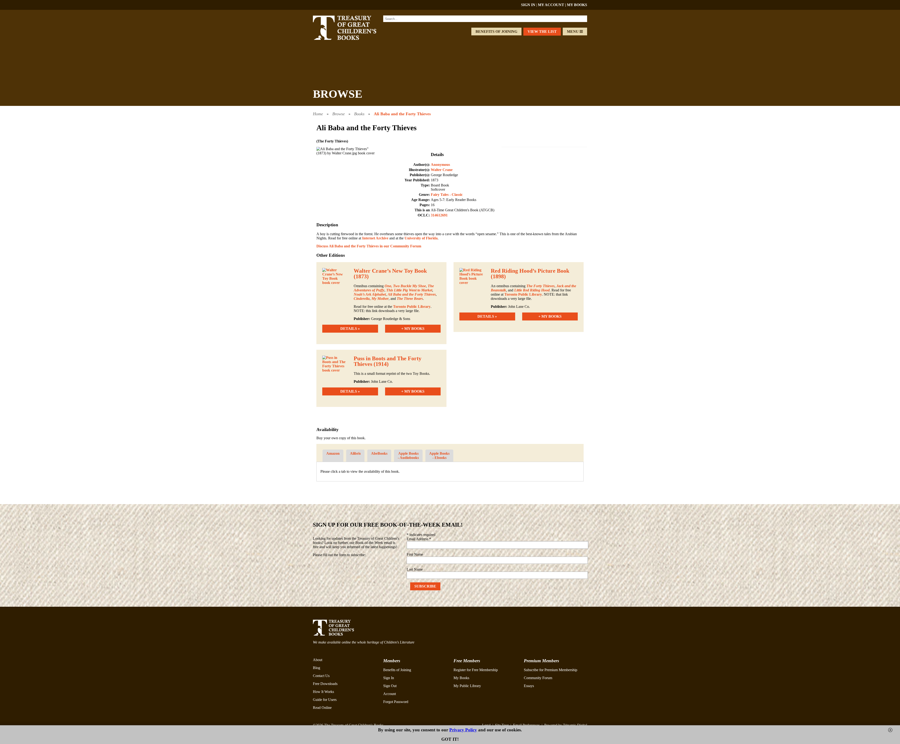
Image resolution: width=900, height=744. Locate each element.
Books (359, 114)
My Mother (380, 299)
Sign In (388, 678)
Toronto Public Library (412, 307)
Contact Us (321, 676)
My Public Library (467, 686)
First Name (415, 554)
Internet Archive (375, 238)
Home (318, 114)
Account (389, 694)
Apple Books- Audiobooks (408, 455)
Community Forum (538, 678)
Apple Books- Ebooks (439, 455)
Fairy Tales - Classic (447, 195)
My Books (461, 678)
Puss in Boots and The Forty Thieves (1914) (387, 361)
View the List (542, 31)
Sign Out (390, 686)
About (317, 660)
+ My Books (412, 329)
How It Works (323, 692)
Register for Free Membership (476, 670)
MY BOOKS (577, 5)
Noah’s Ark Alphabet (370, 294)
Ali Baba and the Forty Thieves (402, 114)
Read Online (322, 708)
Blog (316, 668)
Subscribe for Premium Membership (550, 670)
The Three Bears (410, 299)
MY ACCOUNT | (552, 5)
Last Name (415, 569)
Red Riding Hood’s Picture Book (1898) (530, 273)
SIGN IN (528, 5)
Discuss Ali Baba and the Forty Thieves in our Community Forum (368, 246)
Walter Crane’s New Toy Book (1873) (390, 273)
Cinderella (362, 299)
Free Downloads (325, 684)
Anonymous (440, 165)
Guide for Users (325, 700)
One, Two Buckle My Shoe (405, 286)
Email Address (419, 539)
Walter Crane (442, 170)
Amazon (333, 453)
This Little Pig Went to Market (409, 290)
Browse (338, 114)
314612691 (439, 215)
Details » (350, 329)
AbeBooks (379, 453)
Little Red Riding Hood (532, 290)
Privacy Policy (463, 729)
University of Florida (421, 238)
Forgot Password (395, 702)
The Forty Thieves (540, 286)
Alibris (355, 453)
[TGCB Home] (351, 39)
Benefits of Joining (496, 31)
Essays (529, 686)
